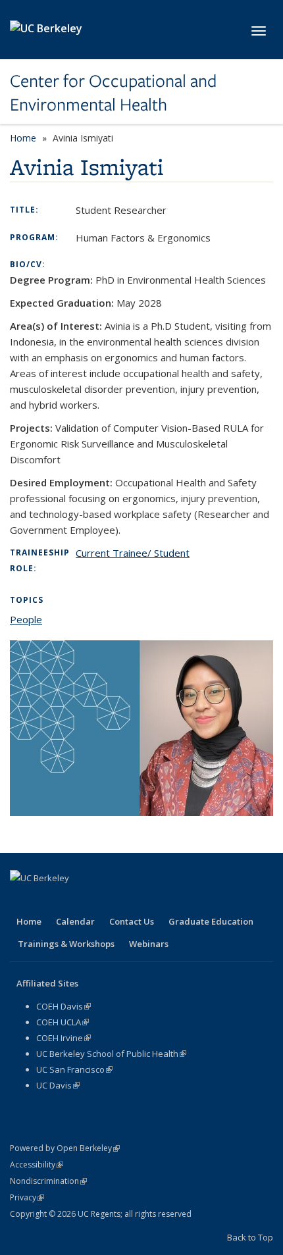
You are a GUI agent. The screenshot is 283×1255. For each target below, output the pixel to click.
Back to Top (250, 1237)
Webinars (148, 944)
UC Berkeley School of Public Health (111, 1054)
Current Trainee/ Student (133, 552)
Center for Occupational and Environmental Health (113, 93)
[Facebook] (21, 900)
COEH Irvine (63, 1038)
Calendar (75, 921)
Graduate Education (210, 921)
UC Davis (58, 1085)
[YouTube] (98, 900)
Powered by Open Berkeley (65, 1148)
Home (23, 138)
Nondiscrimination (48, 1181)
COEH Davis (63, 1006)
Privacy (27, 1197)
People (26, 619)
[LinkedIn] (73, 900)
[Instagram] (124, 900)
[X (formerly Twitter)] (47, 900)
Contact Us (131, 921)
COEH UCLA (62, 1022)
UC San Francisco (74, 1069)
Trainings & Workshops (66, 944)
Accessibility (36, 1164)
